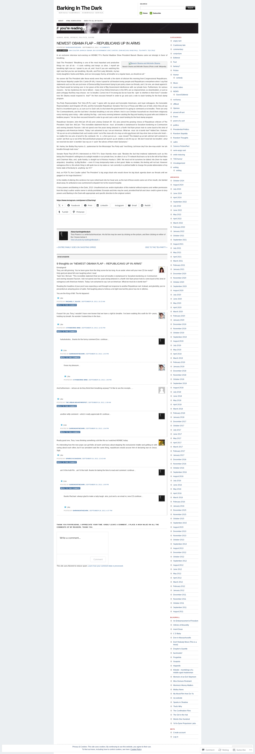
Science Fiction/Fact (181, 146)
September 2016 (180, 472)
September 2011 (180, 607)
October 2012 (178, 557)
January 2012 (178, 590)
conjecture (177, 54)
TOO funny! (177, 159)
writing (176, 167)
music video (178, 87)
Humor (60, 37)
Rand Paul (134, 50)
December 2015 (179, 510)
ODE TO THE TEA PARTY (156, 247)
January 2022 (178, 231)
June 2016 (177, 485)
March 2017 (178, 447)
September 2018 (180, 383)
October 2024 (178, 181)
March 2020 (178, 312)
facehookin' (177, 653)
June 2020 (177, 299)
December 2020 (179, 274)
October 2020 (178, 282)
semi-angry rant (179, 150)
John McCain (123, 50)
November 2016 (179, 464)
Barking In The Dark (79, 8)
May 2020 (177, 303)
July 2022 (177, 206)
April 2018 (177, 405)
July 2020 (177, 295)
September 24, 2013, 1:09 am (99, 402)
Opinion (176, 108)
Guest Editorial (182, 95)
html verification (73, 21)
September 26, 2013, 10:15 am (93, 301)
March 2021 (178, 261)
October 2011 (178, 603)
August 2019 (178, 341)
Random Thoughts (180, 138)
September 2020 (180, 286)
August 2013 (178, 548)
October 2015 (178, 519)
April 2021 (177, 257)
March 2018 (178, 409)
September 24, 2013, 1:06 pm (100, 380)
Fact (175, 62)
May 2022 (177, 215)
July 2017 (177, 430)
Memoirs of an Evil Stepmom (184, 677)
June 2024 (177, 193)
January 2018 (178, 417)
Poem (175, 117)
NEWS (66, 37)
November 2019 (179, 329)
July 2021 (177, 248)
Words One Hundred (181, 719)
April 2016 (177, 493)
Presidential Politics (181, 129)
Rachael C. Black (73, 301)
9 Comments (105, 47)
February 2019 (179, 362)
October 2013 (178, 540)
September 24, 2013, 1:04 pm (97, 428)
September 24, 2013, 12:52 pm (93, 328)
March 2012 (178, 582)
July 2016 (177, 481)
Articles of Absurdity (181, 625)
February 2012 (179, 586)
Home (145, 13)
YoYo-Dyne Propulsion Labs (184, 723)
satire (91, 37)
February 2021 (179, 265)
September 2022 (180, 202)
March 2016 (178, 497)
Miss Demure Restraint (182, 681)
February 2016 (179, 502)
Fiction (176, 70)
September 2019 (180, 337)
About (60, 21)
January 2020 (178, 320)
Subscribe (157, 13)
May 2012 (177, 574)
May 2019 (177, 350)
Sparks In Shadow (73, 458)
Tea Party (143, 50)
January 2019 (178, 367)
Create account (179, 733)
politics (83, 37)
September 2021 (180, 240)
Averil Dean (178, 629)
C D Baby (177, 634)
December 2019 (179, 324)
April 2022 (177, 219)
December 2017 (179, 422)
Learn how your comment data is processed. (105, 566)
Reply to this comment (66, 305)
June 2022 (177, 210)
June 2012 (177, 569)
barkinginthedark (73, 47)
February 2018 (179, 413)
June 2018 (177, 396)
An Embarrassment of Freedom (185, 621)
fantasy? (176, 66)
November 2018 (179, 375)
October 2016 (178, 468)
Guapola (176, 661)
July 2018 (177, 392)
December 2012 (179, 552)
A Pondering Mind (73, 328)
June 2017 (177, 434)
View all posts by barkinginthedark (85, 240)
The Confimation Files (182, 711)
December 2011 (179, 595)
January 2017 (178, 455)
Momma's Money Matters (183, 685)
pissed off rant (178, 112)
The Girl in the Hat (180, 715)
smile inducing (179, 155)
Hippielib (176, 666)
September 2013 (180, 544)
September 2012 (180, 561)
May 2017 (177, 438)
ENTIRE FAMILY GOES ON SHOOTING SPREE (76, 247)
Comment (98, 559)
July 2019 (177, 345)
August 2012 (178, 565)
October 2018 (178, 379)
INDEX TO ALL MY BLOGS (93, 21)
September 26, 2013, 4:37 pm (101, 510)
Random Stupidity (180, 134)
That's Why (177, 706)
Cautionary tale (179, 45)
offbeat (74, 37)
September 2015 (180, 523)
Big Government (100, 50)
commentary (178, 49)
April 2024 (177, 198)
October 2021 (178, 236)
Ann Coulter (74, 50)
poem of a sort (179, 121)
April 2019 (177, 354)
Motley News (178, 690)
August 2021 (178, 244)
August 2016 (178, 476)
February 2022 (179, 227)
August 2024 (178, 185)
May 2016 (177, 489)
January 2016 (178, 506)
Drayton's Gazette (180, 649)
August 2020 (178, 290)
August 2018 (178, 388)
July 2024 (177, 189)
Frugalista (177, 657)
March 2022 (178, 223)
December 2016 (179, 459)
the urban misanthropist (76, 402)
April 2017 (177, 443)
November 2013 (179, 536)
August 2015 (178, 527)
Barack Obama (86, 50)
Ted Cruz (151, 50)
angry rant (177, 41)
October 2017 (178, 426)
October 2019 (178, 333)
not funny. (177, 100)
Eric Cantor (112, 50)
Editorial (176, 58)
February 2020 (179, 316)
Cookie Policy (136, 749)
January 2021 (178, 269)
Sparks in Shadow (180, 702)
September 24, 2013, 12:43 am (94, 458)
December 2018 (179, 371)
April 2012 (177, 578)
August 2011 (178, 612)
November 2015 (179, 514)
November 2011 (179, 599)
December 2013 (179, 531)
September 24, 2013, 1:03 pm (97, 354)
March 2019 (178, 358)
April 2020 (177, 307)
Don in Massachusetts (182, 638)
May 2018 (177, 400)
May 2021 (177, 252)
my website (177, 698)
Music (175, 83)
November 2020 (179, 278)
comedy (179, 78)
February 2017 (179, 451)
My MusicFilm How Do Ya (183, 694)
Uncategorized (179, 163)
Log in (175, 737)
